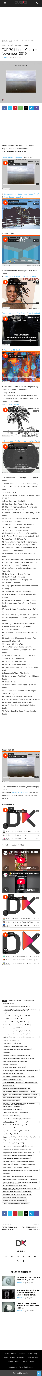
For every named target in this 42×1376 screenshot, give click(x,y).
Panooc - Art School (9, 1128)
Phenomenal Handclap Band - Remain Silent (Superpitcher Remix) (20, 1137)
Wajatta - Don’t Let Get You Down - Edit (14, 1197)
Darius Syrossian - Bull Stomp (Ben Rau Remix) (17, 1049)
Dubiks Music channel (20, 792)
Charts (10, 40)
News (7, 1353)
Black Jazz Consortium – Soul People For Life (22, 194)
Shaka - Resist (7, 1167)
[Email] (26, 108)
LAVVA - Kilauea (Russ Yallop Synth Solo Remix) (17, 1119)
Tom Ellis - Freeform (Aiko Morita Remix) (15, 1185)
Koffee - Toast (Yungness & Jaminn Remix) (15, 1112)
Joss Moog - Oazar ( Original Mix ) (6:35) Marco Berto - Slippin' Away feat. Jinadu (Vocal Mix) (19, 1104)
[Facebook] (4, 108)
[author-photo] (21, 1248)
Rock (6, 1358)
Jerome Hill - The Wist (29, 1097)
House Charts (17, 45)
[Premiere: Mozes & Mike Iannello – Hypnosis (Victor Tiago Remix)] (8, 1294)
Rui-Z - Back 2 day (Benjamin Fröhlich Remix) (16, 1158)
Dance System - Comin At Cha (12, 1043)
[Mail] (17, 1257)
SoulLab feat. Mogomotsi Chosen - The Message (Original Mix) (20, 1170)
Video (17, 1362)
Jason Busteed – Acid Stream (15, 313)
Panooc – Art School (12, 350)
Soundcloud (6, 1173)
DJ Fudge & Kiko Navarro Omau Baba (14, 1067)
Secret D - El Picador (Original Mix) (24, 1164)
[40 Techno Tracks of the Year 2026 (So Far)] (8, 1281)
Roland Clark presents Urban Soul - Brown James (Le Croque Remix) (18, 1152)
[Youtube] (23, 1261)
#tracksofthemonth (8, 1003)
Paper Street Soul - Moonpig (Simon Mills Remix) (17, 1131)
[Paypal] (23, 1257)
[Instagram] (12, 1257)
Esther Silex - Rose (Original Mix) (13, 1082)
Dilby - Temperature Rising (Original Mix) (15, 1061)
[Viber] (36, 108)
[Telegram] (31, 108)
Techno (29, 1353)
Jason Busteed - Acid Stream (11, 1097)
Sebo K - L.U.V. (7, 1164)
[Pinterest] (15, 108)
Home (3, 40)
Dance (12, 1358)
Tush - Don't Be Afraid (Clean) (11, 1191)
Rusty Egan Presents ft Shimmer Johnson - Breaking (18, 1161)
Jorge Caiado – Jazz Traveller (15, 197)
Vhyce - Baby (27, 1191)
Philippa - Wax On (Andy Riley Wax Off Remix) (16, 1140)
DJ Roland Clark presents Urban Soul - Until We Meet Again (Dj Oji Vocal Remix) (20, 1070)
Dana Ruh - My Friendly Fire (11, 1040)
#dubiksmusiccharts (15, 1000)
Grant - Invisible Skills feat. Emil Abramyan (15, 1091)
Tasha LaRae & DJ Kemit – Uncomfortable (19, 276)
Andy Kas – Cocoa (11, 404)
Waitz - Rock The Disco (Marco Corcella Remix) (17, 1194)
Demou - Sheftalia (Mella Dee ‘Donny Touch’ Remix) (18, 1058)
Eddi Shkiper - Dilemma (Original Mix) (14, 1076)
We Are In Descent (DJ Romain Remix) (14, 1200)
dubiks (6, 57)
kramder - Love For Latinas (11, 1116)
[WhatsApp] (20, 108)
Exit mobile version (21, 1373)
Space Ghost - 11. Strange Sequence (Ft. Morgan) (17, 1176)
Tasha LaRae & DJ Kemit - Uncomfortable (15, 1179)
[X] (10, 108)
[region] (21, 128)
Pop (35, 1353)
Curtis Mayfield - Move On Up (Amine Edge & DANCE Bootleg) (18, 1037)
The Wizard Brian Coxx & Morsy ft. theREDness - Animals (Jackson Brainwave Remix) (20, 1182)
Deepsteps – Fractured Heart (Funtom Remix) (22, 441)
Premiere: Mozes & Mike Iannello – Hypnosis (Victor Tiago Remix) (28, 1292)
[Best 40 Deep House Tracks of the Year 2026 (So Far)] (8, 1307)
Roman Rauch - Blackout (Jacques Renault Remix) (17, 1155)
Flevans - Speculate (31, 1082)
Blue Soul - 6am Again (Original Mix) (13, 1028)
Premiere (21, 1353)
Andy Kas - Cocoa (8, 1013)
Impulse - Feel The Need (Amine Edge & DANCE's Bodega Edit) (20, 1095)
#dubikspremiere (29, 1000)
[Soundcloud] (29, 1257)
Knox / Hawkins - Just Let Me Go (12, 1109)
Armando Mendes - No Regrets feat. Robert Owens (18, 1016)
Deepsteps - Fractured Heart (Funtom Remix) (16, 1055)
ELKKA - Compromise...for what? (12, 1079)
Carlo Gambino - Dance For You (22, 1034)
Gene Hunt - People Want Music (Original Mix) (16, 1088)
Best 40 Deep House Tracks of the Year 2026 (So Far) (28, 1305)
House (16, 40)
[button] (5, 3)
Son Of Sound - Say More (21, 1167)
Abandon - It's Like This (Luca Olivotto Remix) (16, 1007)
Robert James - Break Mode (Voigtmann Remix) (17, 1149)
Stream (26, 45)
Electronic (31, 1076)
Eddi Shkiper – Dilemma (12, 157)
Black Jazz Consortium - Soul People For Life (16, 1025)
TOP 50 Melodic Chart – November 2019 (31, 1228)
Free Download (34, 313)
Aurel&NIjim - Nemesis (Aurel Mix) (13, 1019)
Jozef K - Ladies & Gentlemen (11, 1106)
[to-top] (39, 1372)
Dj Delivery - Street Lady (10, 1064)
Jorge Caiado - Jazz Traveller (11, 1100)
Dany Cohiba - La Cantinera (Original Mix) (15, 1046)
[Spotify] (35, 1257)
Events (10, 1362)
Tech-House (33, 1179)
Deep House (6, 1052)
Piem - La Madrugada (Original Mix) (13, 1143)
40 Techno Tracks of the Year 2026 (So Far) (28, 1278)
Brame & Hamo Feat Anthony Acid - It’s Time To (17, 1031)
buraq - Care (6, 1034)
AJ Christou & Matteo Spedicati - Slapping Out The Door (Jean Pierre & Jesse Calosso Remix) (19, 1010)
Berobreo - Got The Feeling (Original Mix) (15, 1022)
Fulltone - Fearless (8, 1085)
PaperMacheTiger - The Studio (12, 1134)
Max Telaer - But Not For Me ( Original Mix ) (15, 1125)
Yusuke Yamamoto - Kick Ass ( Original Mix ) (16, 1203)
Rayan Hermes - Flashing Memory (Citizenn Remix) (18, 1146)
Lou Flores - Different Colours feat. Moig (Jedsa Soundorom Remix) (17, 1122)
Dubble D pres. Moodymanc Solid (13, 1073)
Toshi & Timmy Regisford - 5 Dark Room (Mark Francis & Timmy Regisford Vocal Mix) (19, 1189)
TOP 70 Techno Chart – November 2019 (10, 1228)
